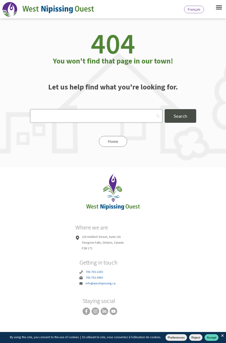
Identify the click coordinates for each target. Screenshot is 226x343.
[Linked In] (104, 311)
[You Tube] (113, 311)
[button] (219, 7)
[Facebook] (86, 311)
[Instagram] (95, 311)
